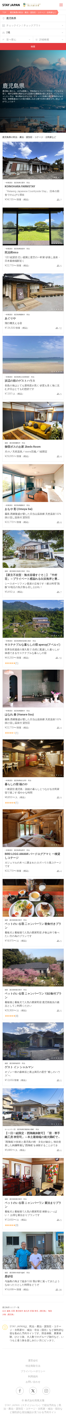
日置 (13, 1311)
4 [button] (58, 243)
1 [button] (54, 177)
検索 (33, 46)
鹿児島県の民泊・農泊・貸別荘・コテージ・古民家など (33, 12)
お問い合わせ (33, 1381)
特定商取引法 (33, 1365)
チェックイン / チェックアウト (23, 25)
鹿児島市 (19, 1311)
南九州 (26, 1311)
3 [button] (58, 177)
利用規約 (33, 1376)
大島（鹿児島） (8, 1314)
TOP (4, 12)
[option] (33, 161)
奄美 (50, 1311)
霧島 (8, 1311)
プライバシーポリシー (33, 1371)
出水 (4, 1311)
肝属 (32, 1311)
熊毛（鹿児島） (41, 1311)
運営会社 (33, 1360)
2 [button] (56, 177)
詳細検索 (44, 39)
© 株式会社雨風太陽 (33, 1400)
